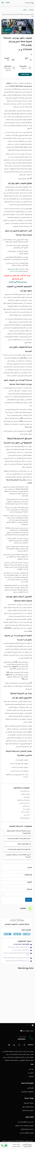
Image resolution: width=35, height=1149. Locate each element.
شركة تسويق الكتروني (12, 1126)
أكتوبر (24, 10)
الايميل (29, 882)
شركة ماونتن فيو (28, 1089)
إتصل (25, 934)
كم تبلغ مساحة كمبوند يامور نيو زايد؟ (19, 849)
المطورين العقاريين (27, 1074)
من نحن (31, 1052)
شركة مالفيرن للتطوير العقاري (16, 1145)
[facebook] (24, 1027)
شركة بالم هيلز (29, 1086)
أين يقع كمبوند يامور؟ (24, 844)
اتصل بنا (31, 1055)
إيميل (6, 934)
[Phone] (2, 1145)
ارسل (29, 900)
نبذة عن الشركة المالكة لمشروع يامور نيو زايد (17, 961)
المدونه (31, 1059)
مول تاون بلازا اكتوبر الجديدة (17, 282)
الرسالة (29, 889)
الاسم (29, 867)
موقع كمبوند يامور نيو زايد (21, 944)
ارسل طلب (25, 74)
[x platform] (19, 1027)
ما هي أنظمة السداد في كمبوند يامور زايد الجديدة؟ (18, 856)
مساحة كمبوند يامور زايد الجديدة (21, 950)
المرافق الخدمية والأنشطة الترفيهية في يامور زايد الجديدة (16, 954)
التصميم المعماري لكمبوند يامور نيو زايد (19, 947)
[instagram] (9, 1027)
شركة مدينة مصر (28, 1093)
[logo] (29, 3)
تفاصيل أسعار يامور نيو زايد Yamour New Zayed (17, 958)
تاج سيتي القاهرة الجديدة (26, 1104)
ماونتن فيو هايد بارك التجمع (25, 1108)
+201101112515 (22, 1022)
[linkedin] (14, 1027)
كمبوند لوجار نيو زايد (16, 271)
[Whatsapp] (6, 1145)
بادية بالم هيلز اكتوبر (27, 1112)
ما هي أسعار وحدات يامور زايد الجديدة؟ (19, 838)
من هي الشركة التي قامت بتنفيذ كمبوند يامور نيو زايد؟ (19, 832)
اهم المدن (30, 1070)
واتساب (15, 934)
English (7, 2)
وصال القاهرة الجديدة (27, 1115)
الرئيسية (31, 10)
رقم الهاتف (28, 875)
